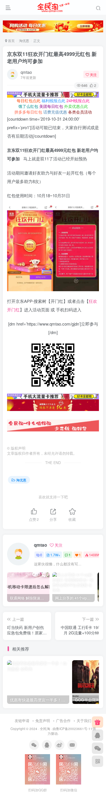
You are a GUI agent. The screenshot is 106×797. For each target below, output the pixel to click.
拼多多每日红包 (28, 112)
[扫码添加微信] (97, 748)
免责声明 (42, 720)
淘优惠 (24, 40)
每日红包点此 (28, 100)
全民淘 (45, 728)
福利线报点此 (53, 100)
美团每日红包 (51, 106)
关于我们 (84, 720)
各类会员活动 (80, 112)
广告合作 (63, 720)
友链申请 (22, 720)
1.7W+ (55, 554)
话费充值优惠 (55, 112)
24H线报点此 (78, 100)
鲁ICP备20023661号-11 (74, 728)
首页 (11, 40)
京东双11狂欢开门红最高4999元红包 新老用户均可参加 (52, 57)
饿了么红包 (28, 106)
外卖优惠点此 (76, 106)
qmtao (26, 72)
